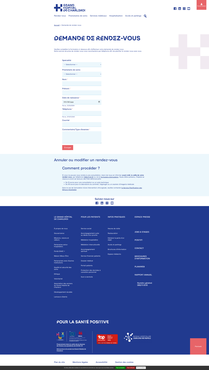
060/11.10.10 (142, 285)
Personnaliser (141, 368)
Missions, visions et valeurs (61, 239)
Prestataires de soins (77, 16)
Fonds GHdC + (59, 251)
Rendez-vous (60, 16)
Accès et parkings (133, 16)
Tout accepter (120, 368)
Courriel (65, 120)
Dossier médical (87, 261)
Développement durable (63, 292)
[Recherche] (145, 16)
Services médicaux (98, 16)
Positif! (139, 240)
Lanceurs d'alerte (60, 297)
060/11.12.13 (88, 177)
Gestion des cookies (124, 362)
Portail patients (87, 266)
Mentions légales (80, 362)
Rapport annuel (143, 275)
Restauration (113, 233)
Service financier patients (90, 256)
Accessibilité (101, 362)
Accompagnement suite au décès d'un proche (90, 234)
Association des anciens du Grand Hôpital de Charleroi (63, 285)
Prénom (65, 89)
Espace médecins (114, 254)
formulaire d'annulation (109, 177)
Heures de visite (114, 229)
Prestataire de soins (71, 70)
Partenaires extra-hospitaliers (61, 246)
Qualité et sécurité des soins (62, 268)
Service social (86, 229)
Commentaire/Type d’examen (75, 129)
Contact (139, 248)
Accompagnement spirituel (88, 250)
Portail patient (201, 6)
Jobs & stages (142, 232)
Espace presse (142, 217)
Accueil (57, 25)
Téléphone (67, 109)
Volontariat (58, 279)
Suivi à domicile (87, 277)
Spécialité (66, 60)
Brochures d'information (117, 249)
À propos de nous (61, 229)
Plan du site (59, 362)
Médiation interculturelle (90, 245)
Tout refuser (130, 368)
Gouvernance (59, 233)
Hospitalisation (116, 16)
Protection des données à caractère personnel (91, 271)
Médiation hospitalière (89, 240)
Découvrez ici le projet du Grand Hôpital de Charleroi (71, 350)
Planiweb (140, 266)
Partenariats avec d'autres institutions (64, 262)
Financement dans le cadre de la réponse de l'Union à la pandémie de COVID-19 (71, 345)
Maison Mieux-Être (61, 256)
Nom (64, 79)
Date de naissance (70, 98)
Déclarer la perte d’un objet (116, 239)
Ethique (57, 274)
